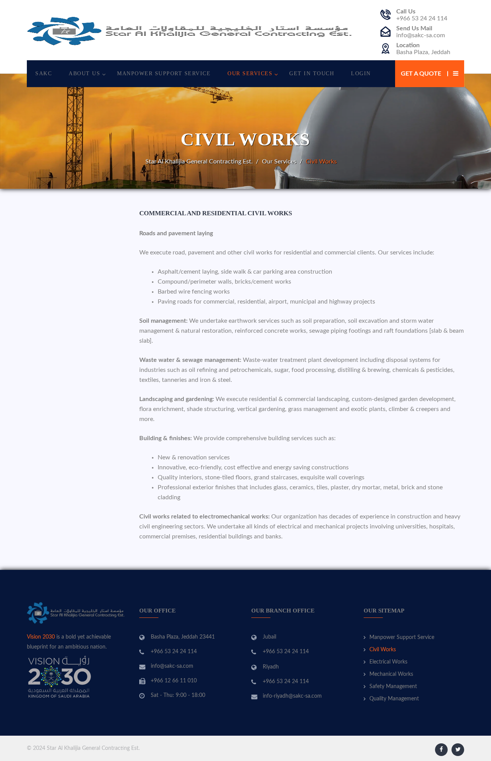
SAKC (43, 73)
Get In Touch (311, 73)
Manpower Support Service (164, 73)
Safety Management (393, 686)
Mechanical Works (391, 674)
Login (361, 73)
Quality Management (394, 699)
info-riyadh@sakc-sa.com (292, 696)
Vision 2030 (41, 637)
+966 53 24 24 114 (421, 18)
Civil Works (382, 649)
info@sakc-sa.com (420, 35)
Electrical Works (388, 662)
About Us (84, 73)
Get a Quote (421, 74)
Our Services (249, 73)
